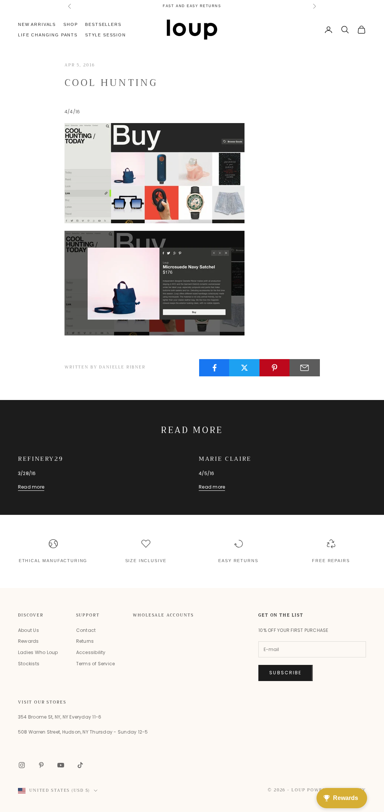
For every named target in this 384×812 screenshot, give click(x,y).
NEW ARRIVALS (37, 24)
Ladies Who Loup (38, 652)
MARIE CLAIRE (225, 459)
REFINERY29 (40, 459)
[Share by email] (305, 367)
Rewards (28, 641)
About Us (28, 630)
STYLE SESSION (105, 35)
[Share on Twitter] (244, 367)
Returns (85, 641)
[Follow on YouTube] (60, 765)
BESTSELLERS (103, 24)
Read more (31, 487)
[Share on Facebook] (214, 367)
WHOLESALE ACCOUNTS (163, 615)
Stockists (28, 663)
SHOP (70, 24)
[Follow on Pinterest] (41, 765)
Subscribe (285, 672)
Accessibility (91, 652)
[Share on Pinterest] (275, 367)
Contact (86, 630)
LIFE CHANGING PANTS (192, 7)
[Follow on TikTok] (80, 765)
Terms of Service (95, 663)
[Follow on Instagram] (22, 765)
